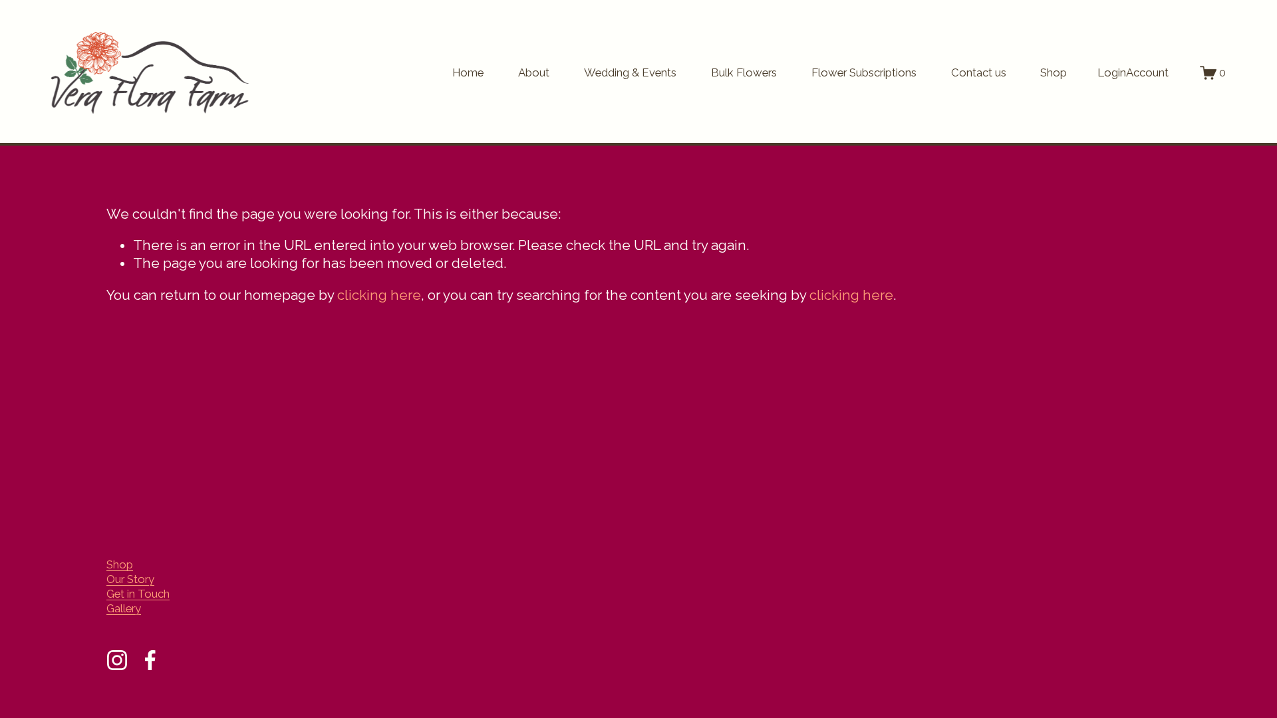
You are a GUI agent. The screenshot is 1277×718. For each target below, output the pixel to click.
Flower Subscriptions (864, 72)
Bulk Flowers (744, 72)
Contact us (978, 72)
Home (468, 72)
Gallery (123, 608)
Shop (1053, 72)
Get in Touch (138, 593)
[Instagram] (117, 660)
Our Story (130, 579)
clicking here (379, 295)
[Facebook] (150, 660)
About (533, 72)
